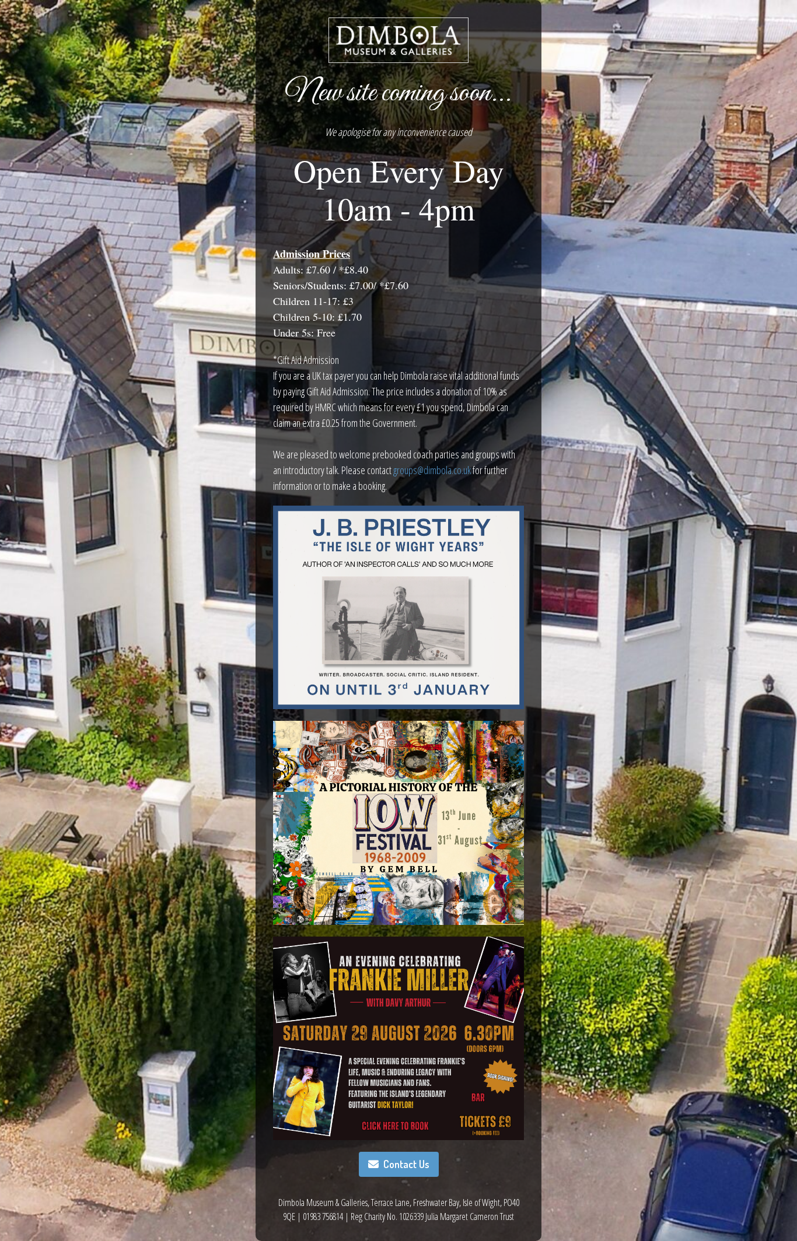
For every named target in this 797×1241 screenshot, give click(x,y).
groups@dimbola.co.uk (432, 470)
